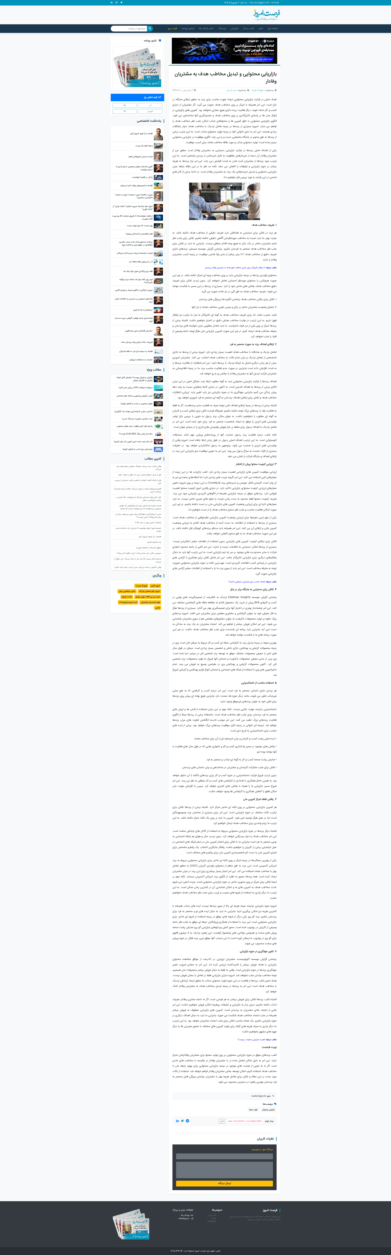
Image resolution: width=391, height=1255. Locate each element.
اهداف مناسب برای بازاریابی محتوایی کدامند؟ (246, 582)
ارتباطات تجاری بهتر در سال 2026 (148, 522)
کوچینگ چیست (141, 585)
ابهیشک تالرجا (257, 90)
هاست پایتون (127, 596)
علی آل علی (231, 90)
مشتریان (187, 105)
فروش (223, 427)
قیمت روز (172, 28)
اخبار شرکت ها (206, 28)
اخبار (260, 28)
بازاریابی (235, 28)
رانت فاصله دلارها (154, 542)
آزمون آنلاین (155, 585)
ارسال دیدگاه (224, 1183)
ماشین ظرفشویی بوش (127, 591)
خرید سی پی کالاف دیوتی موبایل (147, 596)
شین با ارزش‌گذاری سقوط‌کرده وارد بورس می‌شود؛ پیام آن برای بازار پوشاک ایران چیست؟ (138, 516)
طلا (124, 105)
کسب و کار (248, 28)
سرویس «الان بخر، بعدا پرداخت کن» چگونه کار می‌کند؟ (139, 553)
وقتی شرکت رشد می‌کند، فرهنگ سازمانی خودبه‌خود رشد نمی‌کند (138, 468)
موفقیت (199, 137)
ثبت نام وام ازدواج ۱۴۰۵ (128, 602)
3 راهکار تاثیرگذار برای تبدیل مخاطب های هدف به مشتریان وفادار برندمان (235, 267)
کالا (124, 111)
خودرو (150, 111)
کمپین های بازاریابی (186, 110)
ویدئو (214, 1218)
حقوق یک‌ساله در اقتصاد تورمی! (148, 547)
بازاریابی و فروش (268, 1109)
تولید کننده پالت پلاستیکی (150, 602)
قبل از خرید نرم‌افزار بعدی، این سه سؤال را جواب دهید (139, 474)
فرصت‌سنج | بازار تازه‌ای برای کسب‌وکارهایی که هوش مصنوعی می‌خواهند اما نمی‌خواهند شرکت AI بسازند (140, 507)
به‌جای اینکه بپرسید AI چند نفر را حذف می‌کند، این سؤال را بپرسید (137, 560)
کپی (222, 1121)
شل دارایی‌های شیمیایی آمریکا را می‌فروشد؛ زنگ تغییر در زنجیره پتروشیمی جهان (138, 499)
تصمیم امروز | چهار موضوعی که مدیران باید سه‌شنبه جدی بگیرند (138, 530)
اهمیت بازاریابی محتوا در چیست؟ (251, 1039)
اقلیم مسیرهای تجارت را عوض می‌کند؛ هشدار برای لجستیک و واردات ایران (137, 490)
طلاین (157, 607)
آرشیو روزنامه (187, 28)
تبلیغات (243, 166)
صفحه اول (273, 28)
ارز (150, 105)
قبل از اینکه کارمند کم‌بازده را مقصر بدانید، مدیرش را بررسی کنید (138, 482)
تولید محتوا (253, 1109)
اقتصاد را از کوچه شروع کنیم (150, 536)
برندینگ (222, 28)
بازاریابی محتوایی (243, 99)
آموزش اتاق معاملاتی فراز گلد (149, 591)
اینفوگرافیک (211, 1221)
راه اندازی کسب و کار (234, 746)
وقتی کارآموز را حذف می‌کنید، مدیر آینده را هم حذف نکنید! (137, 567)
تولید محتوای (215, 132)
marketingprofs (259, 1096)
